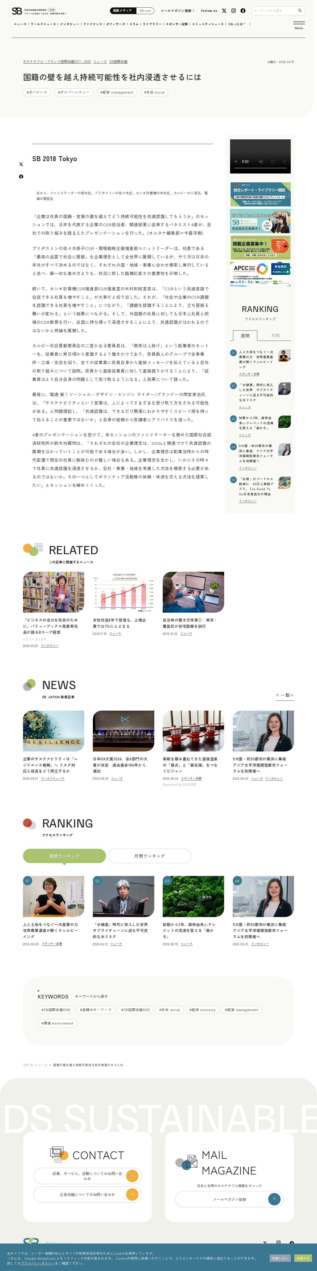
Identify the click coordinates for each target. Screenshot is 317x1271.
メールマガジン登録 (176, 10)
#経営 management (116, 92)
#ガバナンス (37, 92)
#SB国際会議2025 (135, 1009)
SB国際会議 (118, 61)
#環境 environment (57, 1023)
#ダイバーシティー (74, 92)
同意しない (280, 1258)
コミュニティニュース (208, 24)
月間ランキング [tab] (149, 856)
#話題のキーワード (96, 1009)
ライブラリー (152, 24)
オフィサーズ (115, 24)
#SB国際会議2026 (55, 1009)
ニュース (20, 24)
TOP (26, 1065)
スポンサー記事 (177, 24)
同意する (303, 1258)
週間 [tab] (245, 335)
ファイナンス (92, 24)
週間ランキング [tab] (64, 856)
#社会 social (154, 92)
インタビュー (69, 24)
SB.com (145, 10)
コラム (134, 24)
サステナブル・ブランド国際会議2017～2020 (57, 61)
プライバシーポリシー (38, 1263)
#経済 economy (202, 1009)
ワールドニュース (43, 24)
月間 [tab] (275, 335)
